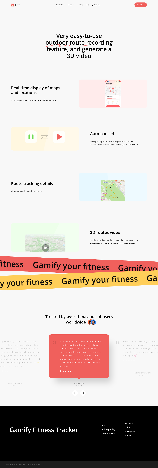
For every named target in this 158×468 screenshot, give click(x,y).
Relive (99, 240)
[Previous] (75, 393)
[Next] (83, 393)
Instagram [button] (130, 431)
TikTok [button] (128, 427)
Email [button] (128, 435)
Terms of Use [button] (108, 433)
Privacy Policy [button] (108, 429)
